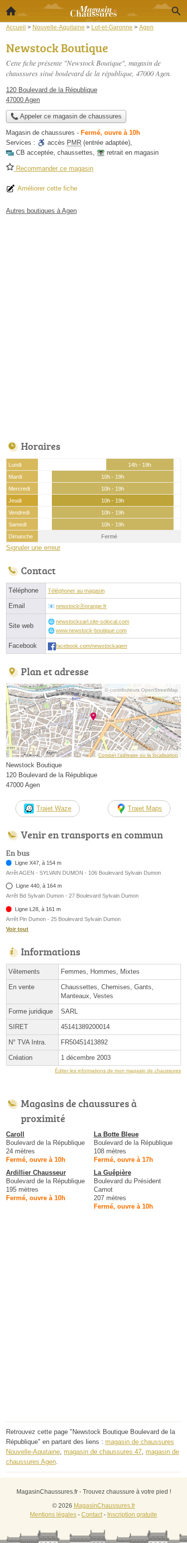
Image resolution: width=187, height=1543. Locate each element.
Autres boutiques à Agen (41, 210)
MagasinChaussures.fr (104, 1505)
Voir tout (17, 929)
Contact (91, 1514)
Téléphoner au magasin (76, 591)
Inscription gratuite (132, 1514)
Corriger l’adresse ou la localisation (138, 755)
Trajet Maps (145, 808)
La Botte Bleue (116, 1134)
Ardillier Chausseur (36, 1172)
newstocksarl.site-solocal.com (92, 621)
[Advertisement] (93, 325)
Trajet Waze (53, 808)
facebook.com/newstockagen (91, 646)
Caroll (15, 1134)
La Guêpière (112, 1172)
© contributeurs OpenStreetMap (141, 690)
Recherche (176, 11)
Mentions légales (53, 1514)
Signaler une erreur (33, 547)
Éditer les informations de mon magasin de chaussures (118, 1070)
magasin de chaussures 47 (103, 1451)
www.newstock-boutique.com (91, 630)
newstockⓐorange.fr (81, 606)
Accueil (11, 11)
